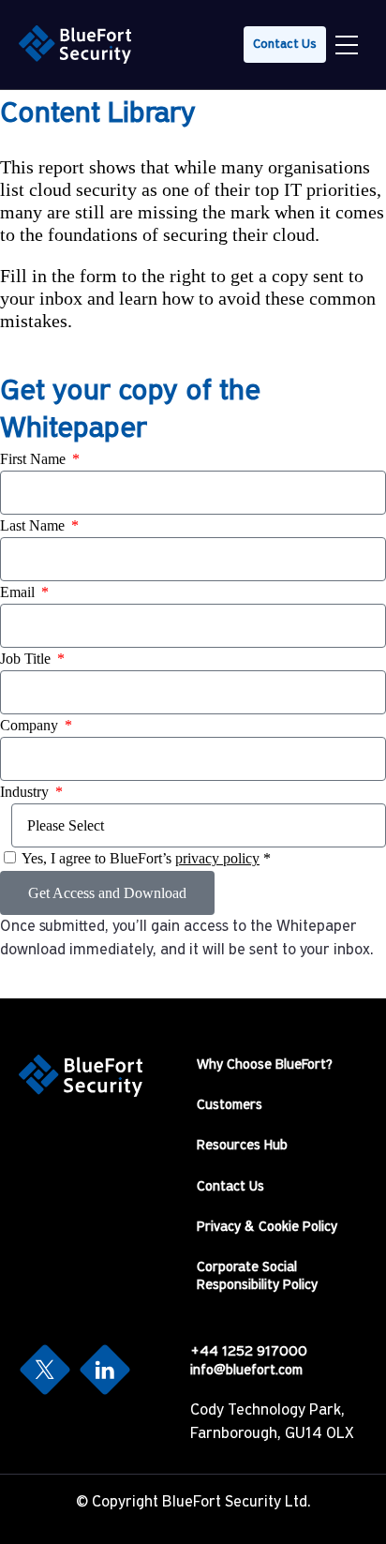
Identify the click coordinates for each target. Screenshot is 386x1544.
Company (31, 725)
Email (19, 592)
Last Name (34, 525)
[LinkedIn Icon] (105, 1369)
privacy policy (217, 858)
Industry (26, 792)
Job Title (27, 659)
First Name (34, 459)
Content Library (98, 114)
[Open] (346, 45)
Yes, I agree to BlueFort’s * (146, 858)
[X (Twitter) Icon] (45, 1369)
